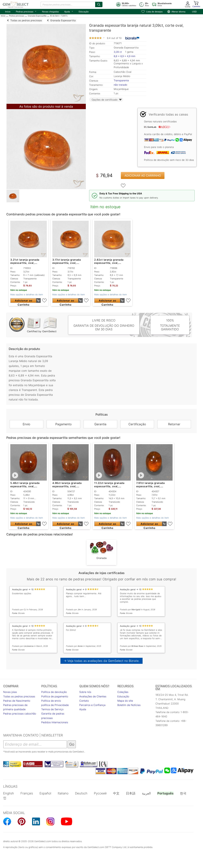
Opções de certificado (105, 99)
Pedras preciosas (26, 11)
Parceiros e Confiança (92, 705)
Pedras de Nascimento (16, 700)
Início (7, 11)
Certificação (137, 424)
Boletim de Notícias (129, 705)
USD (194, 11)
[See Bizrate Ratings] (132, 38)
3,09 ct (118, 51)
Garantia (100, 424)
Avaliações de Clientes (92, 696)
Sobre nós (85, 692)
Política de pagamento (54, 696)
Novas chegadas (50, 11)
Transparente (121, 80)
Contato (84, 700)
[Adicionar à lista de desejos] (123, 185)
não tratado (120, 84)
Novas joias (10, 692)
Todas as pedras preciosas (19, 696)
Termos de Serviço (52, 709)
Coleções (122, 692)
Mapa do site (125, 700)
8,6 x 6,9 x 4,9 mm (124, 56)
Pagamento (63, 424)
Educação (84, 11)
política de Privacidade (55, 705)
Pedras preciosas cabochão (19, 713)
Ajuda (68, 11)
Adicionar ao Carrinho (142, 175)
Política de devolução (54, 692)
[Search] (98, 4)
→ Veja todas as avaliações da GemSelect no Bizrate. (102, 661)
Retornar (174, 424)
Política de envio (51, 700)
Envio (26, 424)
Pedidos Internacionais (54, 722)
